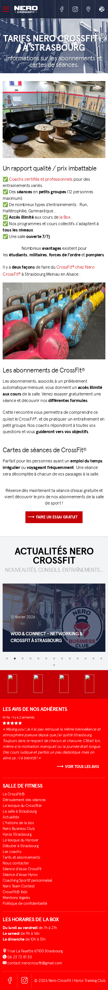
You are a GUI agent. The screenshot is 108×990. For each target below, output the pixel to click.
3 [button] (22, 658)
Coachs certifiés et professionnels (41, 179)
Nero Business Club (19, 828)
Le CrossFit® (14, 794)
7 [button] (54, 658)
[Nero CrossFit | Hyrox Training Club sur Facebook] (61, 9)
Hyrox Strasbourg (17, 834)
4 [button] (30, 658)
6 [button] (46, 658)
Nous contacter (16, 863)
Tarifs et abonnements (21, 857)
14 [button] (54, 664)
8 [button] (61, 658)
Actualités (11, 817)
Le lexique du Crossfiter (22, 805)
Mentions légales (16, 897)
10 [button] (77, 658)
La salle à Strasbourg (20, 811)
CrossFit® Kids (15, 892)
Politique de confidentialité (25, 903)
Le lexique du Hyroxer (21, 840)
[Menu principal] (7, 9)
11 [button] (85, 658)
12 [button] (93, 658)
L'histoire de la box (18, 823)
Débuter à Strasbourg (20, 846)
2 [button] (14, 658)
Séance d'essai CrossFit (22, 869)
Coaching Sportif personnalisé (27, 880)
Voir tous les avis (82, 766)
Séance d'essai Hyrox (20, 874)
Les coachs (12, 851)
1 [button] (6, 658)
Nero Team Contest (19, 886)
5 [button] (38, 658)
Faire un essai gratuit (56, 517)
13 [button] (101, 658)
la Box (64, 217)
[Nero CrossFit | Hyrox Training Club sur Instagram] (75, 9)
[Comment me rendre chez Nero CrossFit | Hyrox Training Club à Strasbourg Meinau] (88, 9)
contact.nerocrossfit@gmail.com (34, 963)
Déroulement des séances (24, 799)
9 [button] (69, 658)
